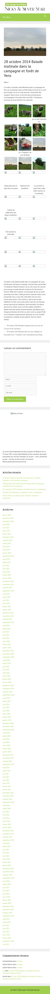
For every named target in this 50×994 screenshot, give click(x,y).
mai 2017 (6, 777)
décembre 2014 (8, 868)
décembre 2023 (8, 556)
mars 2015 (6, 859)
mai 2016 (6, 815)
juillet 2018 (7, 736)
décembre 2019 (8, 685)
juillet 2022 (7, 597)
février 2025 (7, 534)
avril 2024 (6, 547)
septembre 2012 (8, 941)
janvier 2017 (7, 790)
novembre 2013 (8, 909)
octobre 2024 (7, 540)
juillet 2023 (7, 562)
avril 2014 (6, 894)
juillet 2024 (7, 543)
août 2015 (6, 843)
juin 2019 (6, 704)
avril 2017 (6, 780)
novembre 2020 (8, 654)
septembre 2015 (8, 840)
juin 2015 (6, 850)
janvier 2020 (7, 682)
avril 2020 (6, 673)
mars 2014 (6, 897)
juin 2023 (6, 566)
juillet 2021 (7, 629)
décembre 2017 (8, 755)
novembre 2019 (8, 689)
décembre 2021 (8, 613)
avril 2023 (6, 569)
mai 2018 (6, 739)
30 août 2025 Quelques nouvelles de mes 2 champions (22, 492)
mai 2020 (6, 670)
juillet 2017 (7, 771)
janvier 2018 (7, 752)
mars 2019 (6, 714)
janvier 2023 (7, 578)
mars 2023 (6, 572)
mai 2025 (6, 528)
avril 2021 (6, 638)
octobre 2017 (7, 761)
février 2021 (7, 644)
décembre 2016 (8, 793)
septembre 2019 (8, 695)
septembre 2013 (8, 916)
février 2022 (7, 606)
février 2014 (7, 900)
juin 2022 (6, 600)
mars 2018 (6, 745)
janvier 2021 (7, 648)
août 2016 (6, 805)
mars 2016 (6, 821)
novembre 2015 (8, 834)
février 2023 (7, 575)
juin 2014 (6, 887)
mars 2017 (6, 783)
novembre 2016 (8, 796)
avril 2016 (6, 818)
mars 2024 (6, 550)
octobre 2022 (7, 588)
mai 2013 (6, 928)
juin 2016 (6, 812)
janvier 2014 (7, 903)
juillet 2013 (7, 922)
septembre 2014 (8, 878)
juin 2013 (6, 925)
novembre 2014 (8, 872)
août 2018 (6, 733)
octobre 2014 (7, 875)
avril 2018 (6, 742)
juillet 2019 (7, 701)
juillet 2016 (7, 808)
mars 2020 (6, 676)
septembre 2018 (8, 730)
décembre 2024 (8, 537)
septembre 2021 (8, 622)
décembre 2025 (8, 518)
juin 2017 (6, 774)
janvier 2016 (7, 827)
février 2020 (7, 679)
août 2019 (6, 698)
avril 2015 (6, 856)
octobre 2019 (7, 692)
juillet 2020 (7, 663)
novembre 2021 (8, 616)
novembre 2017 (8, 758)
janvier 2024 (7, 553)
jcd (4, 971)
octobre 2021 (7, 619)
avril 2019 (6, 711)
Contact (20, 961)
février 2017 (7, 786)
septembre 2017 (8, 764)
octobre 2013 (7, 913)
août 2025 (6, 524)
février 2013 (7, 938)
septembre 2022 (8, 591)
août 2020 (6, 660)
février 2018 (7, 749)
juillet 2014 (7, 884)
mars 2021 (6, 641)
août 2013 (6, 919)
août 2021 (6, 625)
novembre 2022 (8, 584)
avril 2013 (6, 932)
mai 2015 (6, 853)
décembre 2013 (8, 906)
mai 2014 (6, 891)
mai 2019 (6, 707)
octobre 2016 (7, 799)
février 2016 (7, 824)
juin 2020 (6, 667)
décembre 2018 (8, 723)
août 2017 (6, 767)
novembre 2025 (8, 521)
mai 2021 (6, 635)
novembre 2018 (8, 726)
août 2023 (6, 559)
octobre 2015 (7, 837)
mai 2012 (6, 944)
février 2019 (7, 717)
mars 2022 (6, 603)
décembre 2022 (8, 581)
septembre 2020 (8, 657)
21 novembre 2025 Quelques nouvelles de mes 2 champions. (25, 489)
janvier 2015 (7, 865)
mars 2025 (6, 531)
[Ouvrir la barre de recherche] (45, 16)
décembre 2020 (8, 651)
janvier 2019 (7, 720)
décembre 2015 (8, 831)
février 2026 (7, 515)
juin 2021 (6, 632)
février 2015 (7, 862)
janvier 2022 (7, 610)
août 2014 (6, 881)
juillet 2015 (7, 846)
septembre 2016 (8, 802)
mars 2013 (6, 935)
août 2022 (6, 594)
